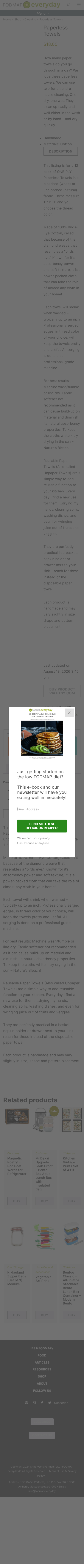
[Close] (69, 713)
